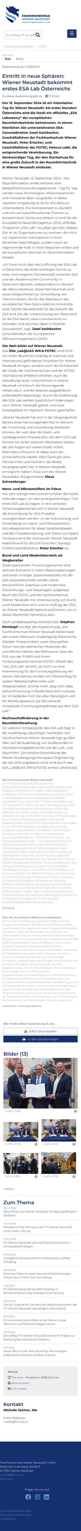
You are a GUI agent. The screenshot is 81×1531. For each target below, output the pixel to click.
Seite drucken (20, 1383)
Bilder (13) (15, 1054)
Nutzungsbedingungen (16, 1510)
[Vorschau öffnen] (40, 1083)
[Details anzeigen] (75, 1111)
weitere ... (9, 1189)
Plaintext (17, 1377)
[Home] (26, 12)
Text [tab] (8, 58)
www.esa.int (9, 1006)
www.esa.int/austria (30, 1006)
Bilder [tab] (20, 58)
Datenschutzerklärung (15, 1514)
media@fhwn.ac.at (16, 1421)
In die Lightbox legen (42, 1039)
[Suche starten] (38, 35)
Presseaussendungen (19, 46)
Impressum (8, 1518)
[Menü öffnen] (71, 33)
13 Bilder (54, 96)
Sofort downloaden (42, 1031)
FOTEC (42, 46)
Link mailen (19, 1388)
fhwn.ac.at (8, 908)
